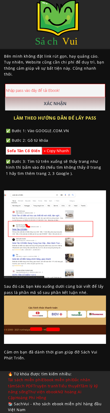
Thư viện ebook (42, 391)
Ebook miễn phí (57, 379)
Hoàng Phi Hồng (30, 397)
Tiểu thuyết (69, 385)
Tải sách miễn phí (25, 379)
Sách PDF (24, 385)
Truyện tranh (45, 385)
